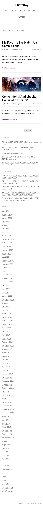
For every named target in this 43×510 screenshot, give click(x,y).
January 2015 (7, 430)
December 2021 (8, 260)
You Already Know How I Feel (12, 153)
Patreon (21, 17)
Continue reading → (9, 68)
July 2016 (5, 392)
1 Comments (36, 50)
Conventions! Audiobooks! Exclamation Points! (19, 98)
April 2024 (6, 232)
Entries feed (6, 484)
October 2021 (7, 268)
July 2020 (5, 285)
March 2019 (6, 314)
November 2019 (8, 299)
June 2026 (6, 211)
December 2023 (8, 239)
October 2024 (7, 225)
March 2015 (6, 427)
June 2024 (6, 229)
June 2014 (6, 452)
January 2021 (7, 275)
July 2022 (5, 257)
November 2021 (8, 264)
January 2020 (7, 296)
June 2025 (6, 222)
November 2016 (8, 381)
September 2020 (8, 282)
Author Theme (36, 503)
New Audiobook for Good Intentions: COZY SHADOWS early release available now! (17, 149)
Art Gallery (33, 11)
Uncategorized (18, 50)
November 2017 (8, 345)
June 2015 (6, 420)
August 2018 (6, 328)
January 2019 (7, 317)
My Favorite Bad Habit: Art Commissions (19, 44)
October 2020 (7, 278)
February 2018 (7, 342)
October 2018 (7, 321)
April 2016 (6, 395)
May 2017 (5, 363)
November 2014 (8, 438)
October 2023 (7, 243)
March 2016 (6, 399)
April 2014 (6, 459)
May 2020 (5, 292)
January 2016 (7, 402)
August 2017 (6, 353)
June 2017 (6, 360)
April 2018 (6, 335)
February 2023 (7, 250)
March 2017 (6, 370)
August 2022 (6, 253)
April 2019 (6, 310)
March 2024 (6, 236)
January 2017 (7, 377)
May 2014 (5, 455)
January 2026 (7, 218)
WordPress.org (7, 491)
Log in (4, 480)
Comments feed (7, 487)
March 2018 (6, 338)
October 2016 (7, 384)
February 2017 (7, 374)
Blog (14, 11)
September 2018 (8, 324)
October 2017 (7, 349)
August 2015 (6, 416)
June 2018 (6, 331)
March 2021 (6, 271)
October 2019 (7, 303)
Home (6, 11)
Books (22, 11)
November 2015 (8, 409)
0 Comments (36, 104)
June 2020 (6, 289)
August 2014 (6, 445)
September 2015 (8, 413)
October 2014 (7, 441)
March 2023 (6, 246)
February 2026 (7, 214)
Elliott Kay (21, 5)
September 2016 (8, 388)
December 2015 (8, 406)
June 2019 (6, 307)
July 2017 (5, 356)
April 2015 (6, 423)
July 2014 (5, 448)
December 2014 (8, 434)
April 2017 (6, 367)
